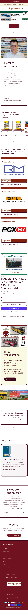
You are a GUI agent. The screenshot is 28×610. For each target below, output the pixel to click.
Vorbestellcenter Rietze (9, 469)
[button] (1, 8)
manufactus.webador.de (17, 419)
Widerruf (5, 561)
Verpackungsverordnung (9, 574)
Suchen (5, 548)
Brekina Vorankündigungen (10, 214)
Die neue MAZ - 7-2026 (17, 132)
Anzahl (2, 296)
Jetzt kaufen (14, 26)
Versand (7, 293)
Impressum (6, 551)
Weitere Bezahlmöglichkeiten (14, 311)
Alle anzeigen (4, 117)
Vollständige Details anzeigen (17, 316)
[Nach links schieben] (10, 141)
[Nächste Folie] (17, 32)
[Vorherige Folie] (10, 32)
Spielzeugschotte (12, 607)
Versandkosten (7, 555)
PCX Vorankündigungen (9, 244)
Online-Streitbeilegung (9, 571)
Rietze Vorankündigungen (10, 184)
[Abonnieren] (23, 512)
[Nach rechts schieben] (17, 141)
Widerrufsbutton (14, 535)
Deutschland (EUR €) (13, 597)
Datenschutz (6, 568)
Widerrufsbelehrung (8, 558)
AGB (4, 564)
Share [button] (4, 316)
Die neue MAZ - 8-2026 (6, 132)
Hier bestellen (10, 379)
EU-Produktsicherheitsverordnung (12, 577)
